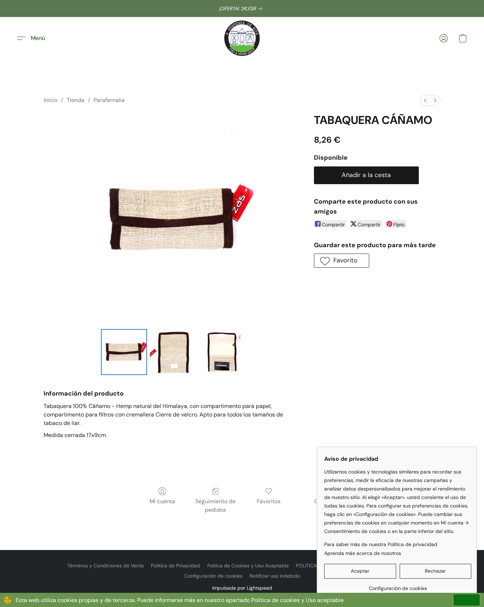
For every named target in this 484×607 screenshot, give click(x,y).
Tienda (75, 100)
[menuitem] (425, 100)
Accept (466, 599)
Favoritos (269, 501)
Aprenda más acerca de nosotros (362, 553)
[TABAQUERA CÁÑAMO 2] (222, 352)
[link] (242, 8)
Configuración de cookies (213, 576)
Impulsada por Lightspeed (242, 588)
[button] (242, 38)
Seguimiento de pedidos (215, 506)
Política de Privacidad (175, 565)
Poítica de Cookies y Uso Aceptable (248, 565)
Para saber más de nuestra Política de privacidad (380, 544)
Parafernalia (109, 100)
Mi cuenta (162, 501)
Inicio (50, 100)
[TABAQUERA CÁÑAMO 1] (173, 352)
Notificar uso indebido (274, 576)
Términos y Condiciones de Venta (105, 565)
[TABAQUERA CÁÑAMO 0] (124, 352)
